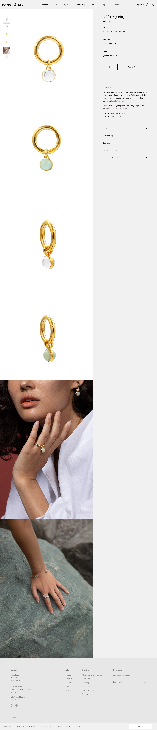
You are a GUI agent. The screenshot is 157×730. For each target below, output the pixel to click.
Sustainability (79, 4)
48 (103, 31)
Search (68, 675)
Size (104, 27)
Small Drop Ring (118, 101)
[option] (6, 27)
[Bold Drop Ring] (6, 26)
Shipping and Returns (111, 157)
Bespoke (104, 4)
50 (108, 31)
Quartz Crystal (108, 56)
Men (55, 4)
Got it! (140, 726)
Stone (105, 51)
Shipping (85, 682)
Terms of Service (89, 690)
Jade (117, 56)
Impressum (86, 694)
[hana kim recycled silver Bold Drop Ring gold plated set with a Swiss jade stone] (6, 52)
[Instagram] (12, 705)
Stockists (68, 682)
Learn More (78, 726)
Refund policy (87, 686)
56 (120, 31)
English (138, 4)
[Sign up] (145, 682)
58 (124, 31)
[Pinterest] (16, 705)
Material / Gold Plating (111, 150)
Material (106, 39)
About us (69, 679)
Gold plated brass (109, 43)
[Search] (146, 4)
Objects (66, 4)
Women (45, 4)
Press (67, 686)
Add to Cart (132, 67)
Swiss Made (107, 128)
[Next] (6, 56)
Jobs (67, 690)
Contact (117, 4)
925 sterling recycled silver (116, 109)
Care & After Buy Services (92, 675)
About (93, 4)
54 (116, 31)
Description (107, 87)
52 (112, 31)
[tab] (108, 87)
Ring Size (106, 143)
